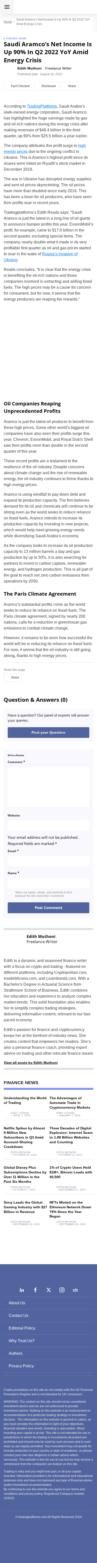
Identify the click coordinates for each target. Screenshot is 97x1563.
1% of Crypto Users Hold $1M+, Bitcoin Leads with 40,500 (70, 1172)
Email (13, 850)
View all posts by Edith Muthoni (31, 1063)
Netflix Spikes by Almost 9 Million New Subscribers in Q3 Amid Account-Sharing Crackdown (24, 1137)
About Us (17, 1303)
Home (8, 21)
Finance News (16, 38)
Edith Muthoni (20, 1152)
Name (13, 872)
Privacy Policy (21, 1366)
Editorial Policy (22, 1328)
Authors (15, 1353)
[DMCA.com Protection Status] (48, 1538)
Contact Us (18, 1315)
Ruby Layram (20, 1113)
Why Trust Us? (22, 1341)
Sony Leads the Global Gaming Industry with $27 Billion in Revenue (25, 1207)
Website (14, 815)
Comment (16, 761)
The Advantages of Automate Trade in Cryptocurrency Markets (69, 1102)
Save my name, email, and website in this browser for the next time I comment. (43, 894)
